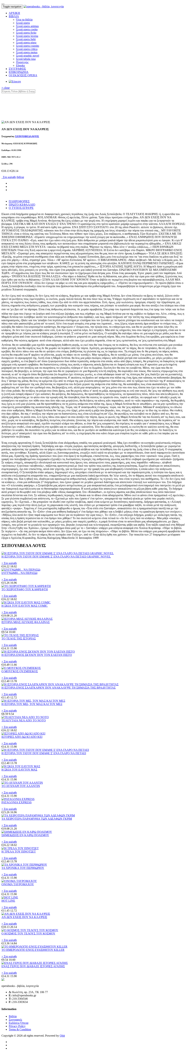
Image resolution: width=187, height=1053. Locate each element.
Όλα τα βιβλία (24, 19)
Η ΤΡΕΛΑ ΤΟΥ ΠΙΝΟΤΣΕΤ (18, 851)
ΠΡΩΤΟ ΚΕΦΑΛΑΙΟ (22, 204)
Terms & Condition (20, 1029)
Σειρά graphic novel (27, 55)
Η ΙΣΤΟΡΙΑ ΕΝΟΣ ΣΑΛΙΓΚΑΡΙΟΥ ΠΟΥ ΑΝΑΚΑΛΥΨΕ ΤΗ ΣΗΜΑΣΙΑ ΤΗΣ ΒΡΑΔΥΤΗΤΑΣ (58, 687)
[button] (14, 16)
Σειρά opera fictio (26, 32)
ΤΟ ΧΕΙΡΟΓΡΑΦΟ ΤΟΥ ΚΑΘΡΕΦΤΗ (24, 589)
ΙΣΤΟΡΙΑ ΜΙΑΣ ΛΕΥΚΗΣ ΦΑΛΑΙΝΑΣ (25, 622)
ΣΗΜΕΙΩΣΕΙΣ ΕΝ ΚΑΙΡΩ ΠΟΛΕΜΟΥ (25, 835)
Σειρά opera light (26, 39)
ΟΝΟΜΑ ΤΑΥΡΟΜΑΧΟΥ (17, 884)
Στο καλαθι (8, 177)
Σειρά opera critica (26, 49)
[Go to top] (2, 4)
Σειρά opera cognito (27, 45)
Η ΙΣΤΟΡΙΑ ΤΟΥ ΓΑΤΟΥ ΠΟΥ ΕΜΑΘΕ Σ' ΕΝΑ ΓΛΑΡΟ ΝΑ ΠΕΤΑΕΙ (43, 753)
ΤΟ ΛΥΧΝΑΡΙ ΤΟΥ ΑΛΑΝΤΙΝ (20, 786)
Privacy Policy (17, 1026)
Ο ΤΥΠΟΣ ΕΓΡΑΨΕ (21, 207)
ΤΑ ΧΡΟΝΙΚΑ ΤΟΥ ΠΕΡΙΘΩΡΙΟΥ (22, 867)
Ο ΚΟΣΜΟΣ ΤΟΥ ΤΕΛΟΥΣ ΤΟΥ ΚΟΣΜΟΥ (28, 933)
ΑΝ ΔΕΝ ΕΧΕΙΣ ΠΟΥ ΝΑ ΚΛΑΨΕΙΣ (24, 917)
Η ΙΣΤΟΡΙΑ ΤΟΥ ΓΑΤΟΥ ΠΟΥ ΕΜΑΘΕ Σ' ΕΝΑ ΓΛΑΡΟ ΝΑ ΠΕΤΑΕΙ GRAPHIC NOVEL (56, 556)
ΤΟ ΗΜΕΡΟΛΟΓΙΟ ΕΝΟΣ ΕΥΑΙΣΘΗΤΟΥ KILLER (32, 949)
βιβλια (20, 177)
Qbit (62, 1035)
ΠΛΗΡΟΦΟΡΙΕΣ (19, 201)
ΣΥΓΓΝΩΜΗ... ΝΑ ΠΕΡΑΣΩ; (19, 572)
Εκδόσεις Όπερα (18, 1022)
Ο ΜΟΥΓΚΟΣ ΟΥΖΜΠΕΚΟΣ (19, 671)
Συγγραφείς (15, 1019)
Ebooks (20, 65)
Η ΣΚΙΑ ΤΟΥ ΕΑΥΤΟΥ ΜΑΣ (19, 769)
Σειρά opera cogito (27, 29)
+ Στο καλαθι (9, 563)
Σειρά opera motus (26, 52)
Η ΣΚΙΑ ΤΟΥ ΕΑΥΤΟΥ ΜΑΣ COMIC (24, 605)
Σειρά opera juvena (27, 36)
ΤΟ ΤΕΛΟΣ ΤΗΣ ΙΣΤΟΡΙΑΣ (18, 638)
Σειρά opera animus (27, 26)
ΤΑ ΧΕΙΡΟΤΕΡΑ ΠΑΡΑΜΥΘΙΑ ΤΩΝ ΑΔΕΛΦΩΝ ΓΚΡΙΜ (36, 818)
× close (5, 87)
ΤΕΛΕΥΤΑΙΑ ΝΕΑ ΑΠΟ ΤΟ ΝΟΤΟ (23, 720)
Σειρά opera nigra (26, 42)
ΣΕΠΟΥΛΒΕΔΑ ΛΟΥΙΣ (27, 136)
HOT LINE (8, 900)
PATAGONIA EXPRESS (16, 802)
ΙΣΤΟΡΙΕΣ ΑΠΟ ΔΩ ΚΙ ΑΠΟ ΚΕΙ (21, 736)
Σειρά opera (23, 22)
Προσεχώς (22, 62)
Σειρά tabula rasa (26, 58)
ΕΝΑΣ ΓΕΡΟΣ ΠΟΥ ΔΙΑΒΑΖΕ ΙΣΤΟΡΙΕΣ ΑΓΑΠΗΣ (33, 966)
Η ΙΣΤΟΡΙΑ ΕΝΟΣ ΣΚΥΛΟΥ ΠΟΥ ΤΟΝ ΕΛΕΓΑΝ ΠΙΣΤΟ (36, 654)
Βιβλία (13, 1016)
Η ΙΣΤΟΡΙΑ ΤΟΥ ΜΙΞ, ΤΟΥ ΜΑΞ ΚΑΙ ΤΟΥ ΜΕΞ (31, 704)
